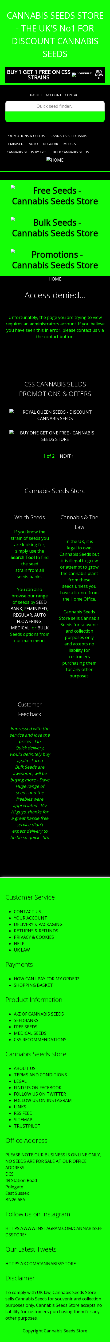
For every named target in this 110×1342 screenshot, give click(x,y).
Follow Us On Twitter (40, 1094)
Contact (72, 95)
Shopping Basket (33, 985)
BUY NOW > (99, 75)
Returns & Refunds (36, 931)
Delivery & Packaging (38, 924)
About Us (25, 1068)
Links (20, 1107)
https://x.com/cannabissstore (40, 1264)
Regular (50, 143)
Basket (36, 95)
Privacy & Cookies (34, 937)
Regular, (23, 615)
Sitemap (23, 1120)
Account (53, 95)
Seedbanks (26, 1020)
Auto (33, 143)
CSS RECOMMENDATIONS (40, 1040)
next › (66, 456)
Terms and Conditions (40, 1075)
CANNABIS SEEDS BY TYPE (27, 152)
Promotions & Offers (26, 135)
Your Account (30, 918)
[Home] (55, 160)
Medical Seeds (30, 1033)
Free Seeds (25, 1027)
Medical (70, 143)
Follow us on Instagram (43, 1100)
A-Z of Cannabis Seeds (39, 1014)
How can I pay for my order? (46, 979)
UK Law (22, 950)
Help (19, 943)
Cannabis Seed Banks (68, 135)
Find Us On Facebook (37, 1088)
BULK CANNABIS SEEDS (71, 152)
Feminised (15, 143)
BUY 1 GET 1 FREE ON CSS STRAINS (38, 74)
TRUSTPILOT (27, 1126)
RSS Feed (23, 1113)
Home (55, 279)
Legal (20, 1081)
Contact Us (27, 911)
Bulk (43, 628)
